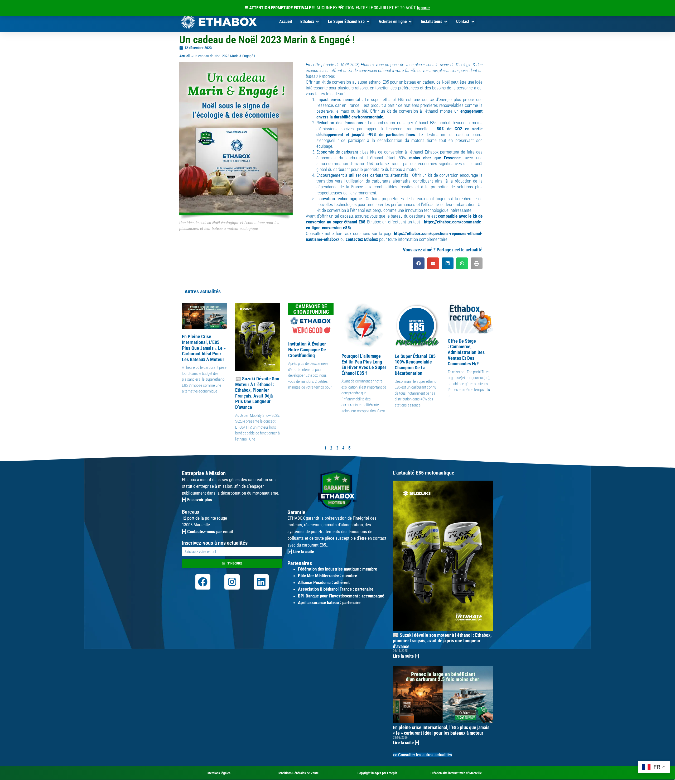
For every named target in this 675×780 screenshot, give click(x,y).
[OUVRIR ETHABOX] (317, 21)
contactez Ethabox (362, 239)
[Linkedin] (261, 582)
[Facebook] (203, 582)
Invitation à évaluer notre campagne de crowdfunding (307, 349)
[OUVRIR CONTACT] (473, 21)
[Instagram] (232, 582)
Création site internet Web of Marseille (456, 773)
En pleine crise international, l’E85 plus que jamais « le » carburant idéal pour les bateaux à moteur (204, 348)
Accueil (184, 56)
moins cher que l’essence (435, 157)
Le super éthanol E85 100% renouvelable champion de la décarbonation (415, 364)
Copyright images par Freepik (377, 773)
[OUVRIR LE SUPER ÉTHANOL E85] (368, 21)
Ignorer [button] (423, 7)
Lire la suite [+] (406, 656)
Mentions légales (219, 773)
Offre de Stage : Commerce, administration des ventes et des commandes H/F (466, 352)
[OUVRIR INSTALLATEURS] (445, 21)
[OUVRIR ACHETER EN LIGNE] (410, 21)
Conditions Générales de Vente (298, 773)
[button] (419, 263)
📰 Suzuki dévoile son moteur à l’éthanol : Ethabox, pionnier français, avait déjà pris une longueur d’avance (257, 393)
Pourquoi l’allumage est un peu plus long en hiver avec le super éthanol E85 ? (363, 364)
